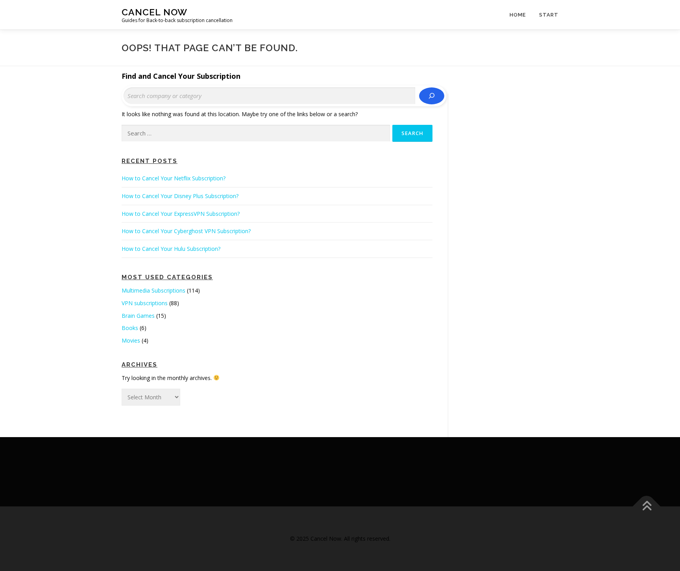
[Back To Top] (647, 506)
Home (518, 15)
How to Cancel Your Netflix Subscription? (173, 178)
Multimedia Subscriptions (153, 290)
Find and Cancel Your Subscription (181, 76)
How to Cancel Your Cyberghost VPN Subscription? (186, 231)
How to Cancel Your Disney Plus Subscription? (180, 196)
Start (548, 15)
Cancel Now (154, 12)
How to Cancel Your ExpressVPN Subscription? (181, 213)
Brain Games (138, 315)
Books (130, 328)
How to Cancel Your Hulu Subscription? (171, 248)
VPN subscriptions (145, 303)
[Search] (431, 95)
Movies (131, 340)
